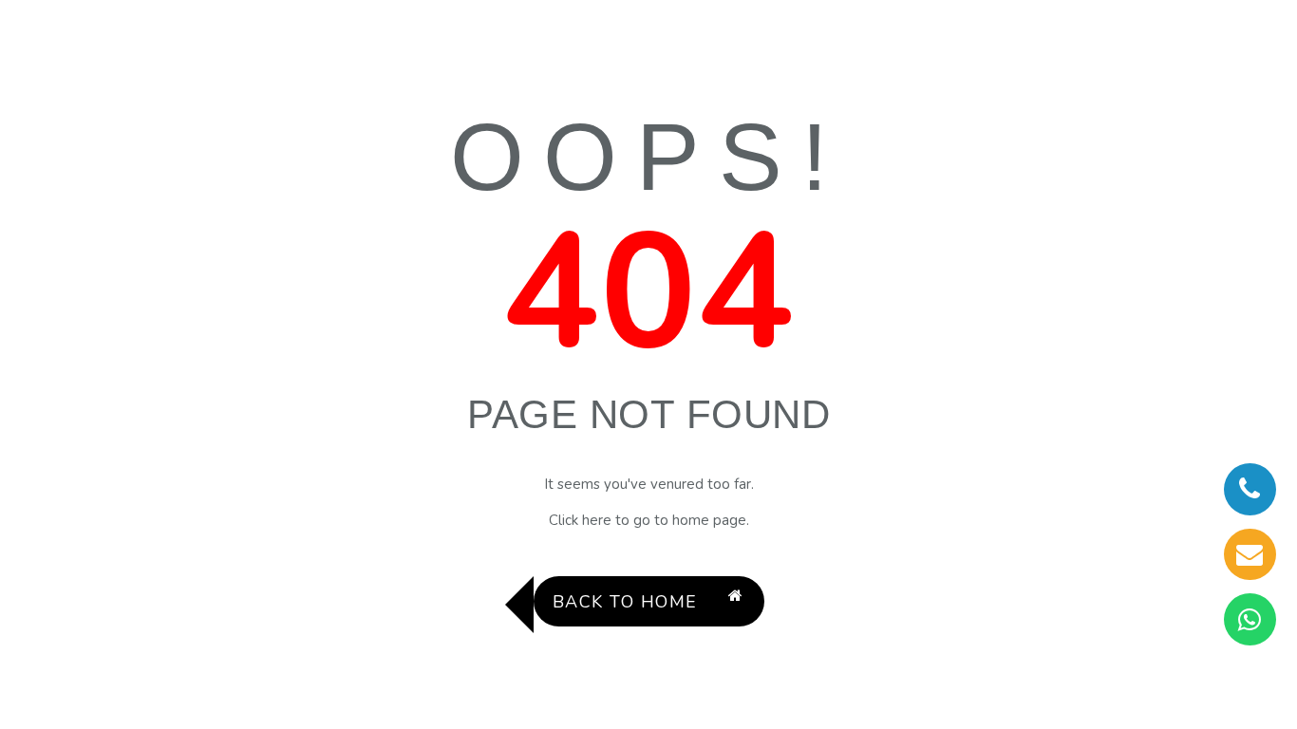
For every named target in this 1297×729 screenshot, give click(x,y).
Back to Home (625, 601)
